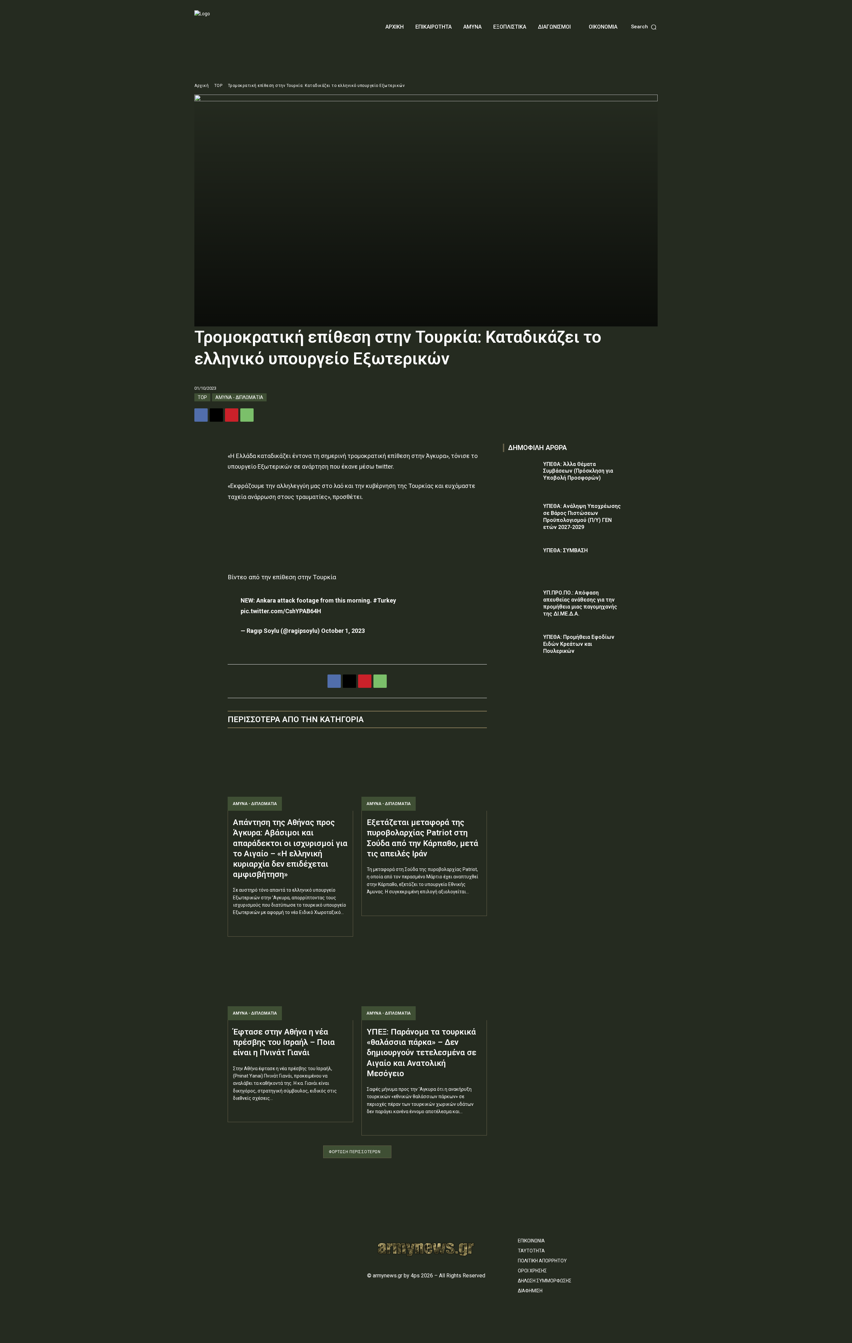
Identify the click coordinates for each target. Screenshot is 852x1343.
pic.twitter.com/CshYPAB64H (281, 611)
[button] (644, 27)
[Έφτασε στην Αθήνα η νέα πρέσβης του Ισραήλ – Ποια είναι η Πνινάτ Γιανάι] (290, 982)
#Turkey (384, 600)
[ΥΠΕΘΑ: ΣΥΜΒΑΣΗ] (521, 560)
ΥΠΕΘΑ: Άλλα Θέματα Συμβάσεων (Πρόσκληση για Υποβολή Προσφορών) (578, 471)
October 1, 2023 (343, 630)
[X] (216, 415)
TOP (218, 85)
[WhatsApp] (247, 415)
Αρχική (201, 85)
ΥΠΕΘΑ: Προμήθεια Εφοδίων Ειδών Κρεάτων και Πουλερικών (578, 644)
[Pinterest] (231, 415)
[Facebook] (201, 415)
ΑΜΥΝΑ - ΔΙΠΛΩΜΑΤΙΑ (239, 397)
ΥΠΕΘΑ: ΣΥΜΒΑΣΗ (565, 550)
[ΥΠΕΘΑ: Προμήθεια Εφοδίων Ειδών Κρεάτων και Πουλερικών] (521, 647)
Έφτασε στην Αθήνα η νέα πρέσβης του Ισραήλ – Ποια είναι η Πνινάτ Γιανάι (284, 1042)
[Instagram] (209, 1237)
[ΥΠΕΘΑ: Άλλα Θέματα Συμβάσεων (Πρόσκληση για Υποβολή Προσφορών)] (521, 474)
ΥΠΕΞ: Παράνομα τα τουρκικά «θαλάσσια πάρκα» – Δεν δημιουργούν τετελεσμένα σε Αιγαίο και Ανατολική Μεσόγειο (421, 1052)
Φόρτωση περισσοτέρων (354, 1151)
